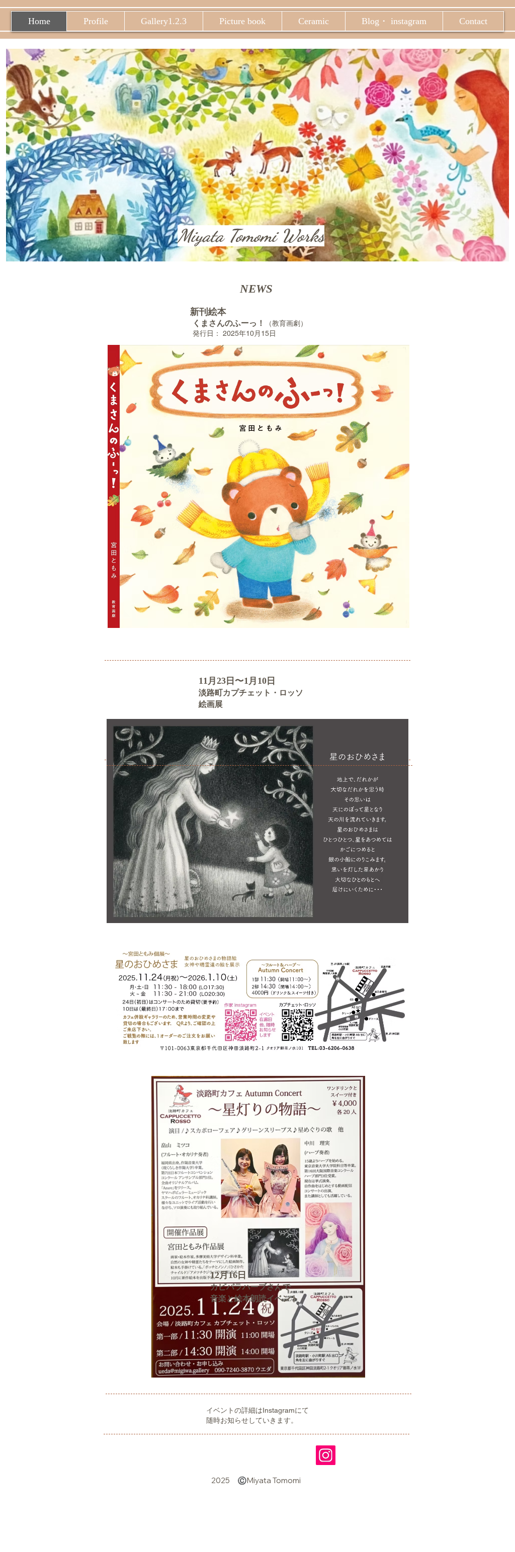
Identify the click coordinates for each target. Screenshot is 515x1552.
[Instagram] (325, 1455)
